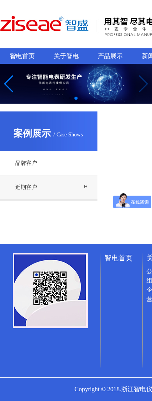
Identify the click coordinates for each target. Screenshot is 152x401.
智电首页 (22, 56)
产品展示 (110, 56)
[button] (9, 83)
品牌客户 (26, 163)
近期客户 (26, 187)
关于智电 (66, 56)
